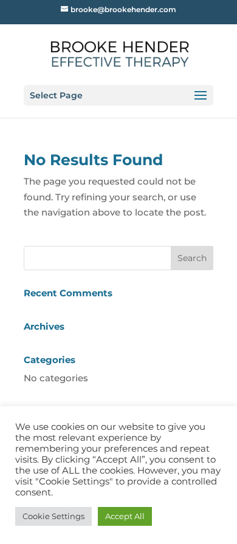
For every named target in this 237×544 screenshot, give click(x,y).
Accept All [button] (125, 516)
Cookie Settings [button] (53, 516)
